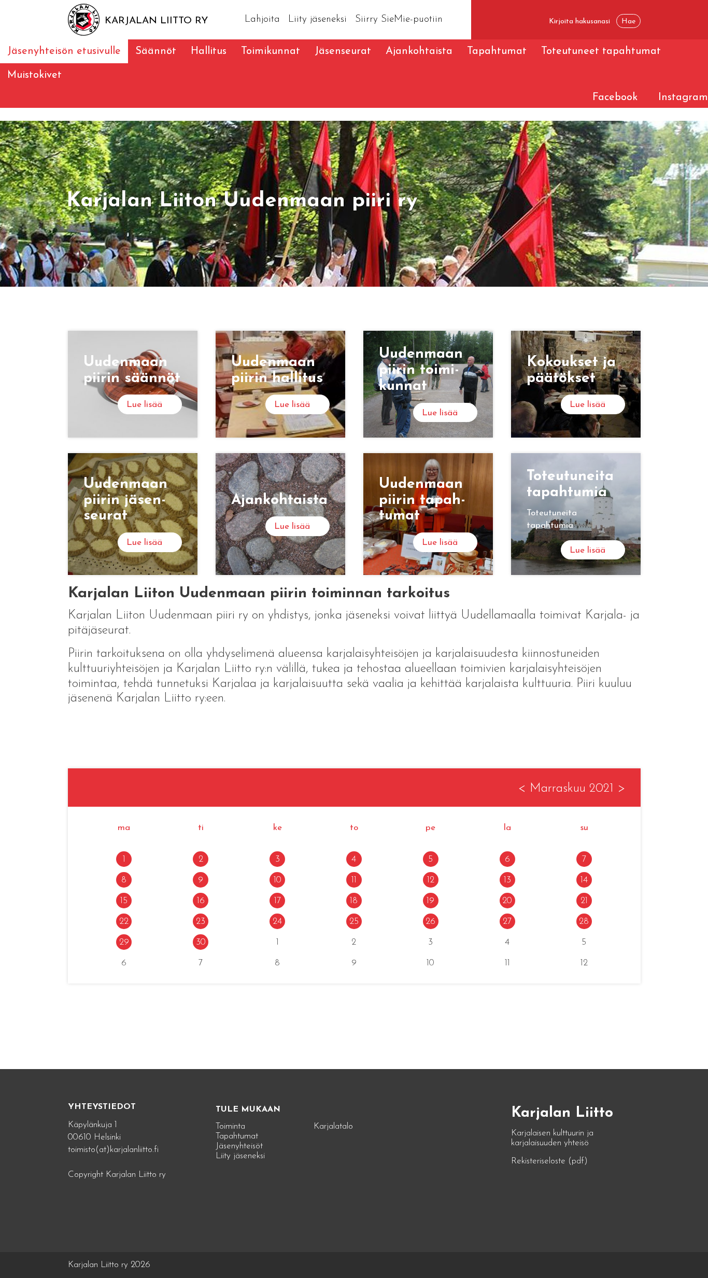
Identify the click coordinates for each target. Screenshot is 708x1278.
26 (430, 921)
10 (277, 880)
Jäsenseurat (343, 51)
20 (507, 900)
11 (354, 880)
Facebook (615, 97)
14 (584, 880)
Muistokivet (34, 75)
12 (430, 880)
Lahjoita (262, 19)
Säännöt (155, 51)
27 (507, 921)
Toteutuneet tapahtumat (601, 51)
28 (584, 921)
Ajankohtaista (419, 51)
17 (277, 900)
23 (200, 921)
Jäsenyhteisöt (239, 1146)
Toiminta (230, 1126)
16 (201, 900)
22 (124, 921)
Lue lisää (144, 404)
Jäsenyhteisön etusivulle (64, 51)
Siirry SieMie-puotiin (399, 19)
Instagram (683, 97)
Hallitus (208, 51)
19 (430, 900)
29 (124, 942)
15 (124, 900)
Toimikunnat (270, 51)
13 (507, 880)
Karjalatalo (333, 1126)
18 (354, 900)
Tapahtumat (497, 51)
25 (354, 921)
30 (201, 942)
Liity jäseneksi (317, 19)
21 (584, 900)
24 (277, 921)
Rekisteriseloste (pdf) (549, 1161)
